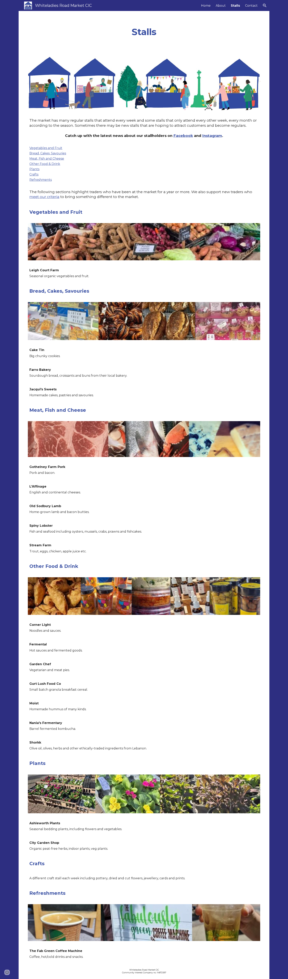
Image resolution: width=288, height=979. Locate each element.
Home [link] (206, 5)
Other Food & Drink (44, 164)
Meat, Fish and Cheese (46, 158)
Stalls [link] (235, 5)
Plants (34, 169)
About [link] (221, 5)
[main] (144, 32)
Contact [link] (251, 5)
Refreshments (40, 180)
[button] (264, 5)
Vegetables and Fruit (45, 148)
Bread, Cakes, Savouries (47, 153)
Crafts (33, 174)
